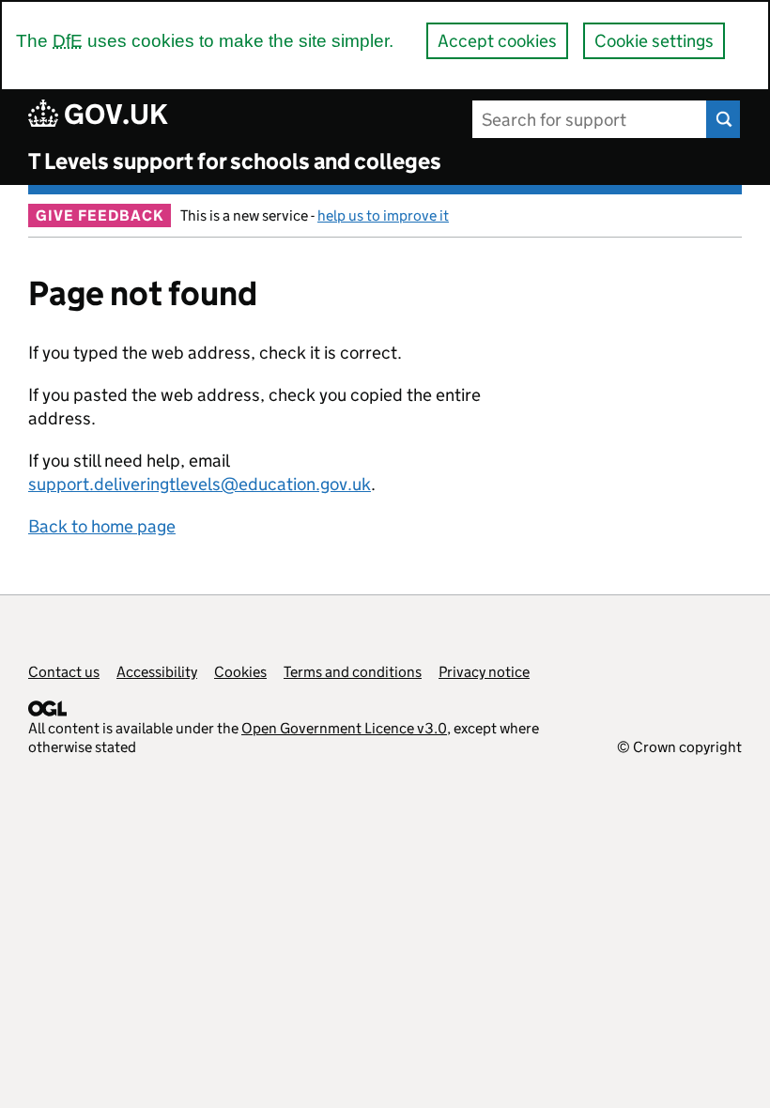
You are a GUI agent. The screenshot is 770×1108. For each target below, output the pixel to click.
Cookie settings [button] (654, 41)
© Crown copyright (679, 747)
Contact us (64, 672)
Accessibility (156, 672)
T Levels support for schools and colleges (234, 161)
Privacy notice (484, 672)
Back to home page (102, 526)
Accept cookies (497, 41)
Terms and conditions (353, 672)
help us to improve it (383, 215)
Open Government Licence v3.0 (344, 728)
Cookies (240, 672)
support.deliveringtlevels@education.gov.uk (199, 484)
